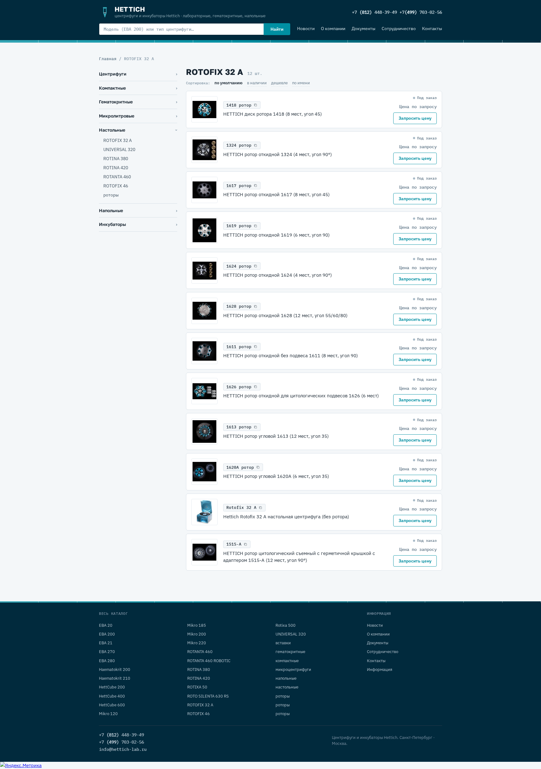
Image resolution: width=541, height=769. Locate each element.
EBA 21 (105, 643)
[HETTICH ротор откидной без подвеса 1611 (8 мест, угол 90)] (204, 351)
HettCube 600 (112, 705)
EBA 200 (107, 634)
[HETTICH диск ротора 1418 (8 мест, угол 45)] (204, 109)
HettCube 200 (112, 687)
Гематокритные (116, 101)
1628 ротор (238, 306)
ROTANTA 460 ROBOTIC (208, 660)
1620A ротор (240, 467)
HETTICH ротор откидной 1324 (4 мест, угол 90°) (277, 154)
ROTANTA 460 (117, 177)
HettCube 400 (112, 696)
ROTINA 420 (115, 167)
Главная (107, 58)
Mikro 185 (196, 625)
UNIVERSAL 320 (119, 149)
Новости (306, 28)
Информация (379, 669)
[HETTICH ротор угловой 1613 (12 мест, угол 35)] (204, 431)
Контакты (432, 28)
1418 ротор (238, 105)
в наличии (257, 83)
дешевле (279, 83)
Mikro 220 (196, 643)
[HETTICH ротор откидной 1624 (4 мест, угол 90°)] (204, 270)
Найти (276, 29)
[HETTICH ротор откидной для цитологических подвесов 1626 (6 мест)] (204, 391)
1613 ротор (238, 427)
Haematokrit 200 (114, 669)
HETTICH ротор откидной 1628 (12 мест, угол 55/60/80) (285, 315)
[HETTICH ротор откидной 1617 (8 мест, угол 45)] (204, 190)
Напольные (111, 210)
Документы (363, 28)
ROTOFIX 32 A (117, 140)
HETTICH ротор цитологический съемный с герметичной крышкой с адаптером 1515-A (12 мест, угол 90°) (299, 556)
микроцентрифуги (293, 669)
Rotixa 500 (286, 625)
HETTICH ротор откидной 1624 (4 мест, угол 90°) (277, 275)
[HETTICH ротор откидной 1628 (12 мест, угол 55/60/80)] (204, 311)
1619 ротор (238, 225)
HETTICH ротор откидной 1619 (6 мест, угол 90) (276, 235)
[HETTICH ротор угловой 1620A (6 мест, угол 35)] (204, 471)
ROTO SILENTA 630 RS (208, 696)
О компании (333, 28)
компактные (287, 660)
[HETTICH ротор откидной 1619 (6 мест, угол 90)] (204, 230)
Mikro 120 (108, 713)
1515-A (233, 544)
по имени (301, 83)
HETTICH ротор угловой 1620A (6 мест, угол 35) (276, 476)
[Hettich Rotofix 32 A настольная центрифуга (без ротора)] (204, 512)
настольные (287, 687)
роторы (111, 195)
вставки (283, 643)
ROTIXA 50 (197, 687)
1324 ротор (238, 145)
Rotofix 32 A (241, 507)
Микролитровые (116, 115)
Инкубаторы (112, 224)
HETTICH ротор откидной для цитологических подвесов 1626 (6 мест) (301, 396)
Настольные (112, 130)
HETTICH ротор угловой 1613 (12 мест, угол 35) (276, 436)
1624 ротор (238, 266)
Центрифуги (112, 73)
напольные (286, 678)
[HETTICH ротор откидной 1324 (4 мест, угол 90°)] (204, 150)
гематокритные (290, 651)
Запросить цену (415, 118)
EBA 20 (105, 625)
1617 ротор (238, 185)
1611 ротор (238, 346)
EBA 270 (107, 651)
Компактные (112, 88)
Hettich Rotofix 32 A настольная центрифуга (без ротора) (286, 517)
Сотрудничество (399, 28)
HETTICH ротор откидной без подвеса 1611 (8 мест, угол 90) (290, 355)
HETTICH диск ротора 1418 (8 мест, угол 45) (272, 114)
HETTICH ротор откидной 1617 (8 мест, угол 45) (276, 194)
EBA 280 (107, 660)
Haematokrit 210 (114, 678)
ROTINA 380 (115, 158)
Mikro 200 (196, 634)
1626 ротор (238, 387)
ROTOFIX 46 (115, 186)
